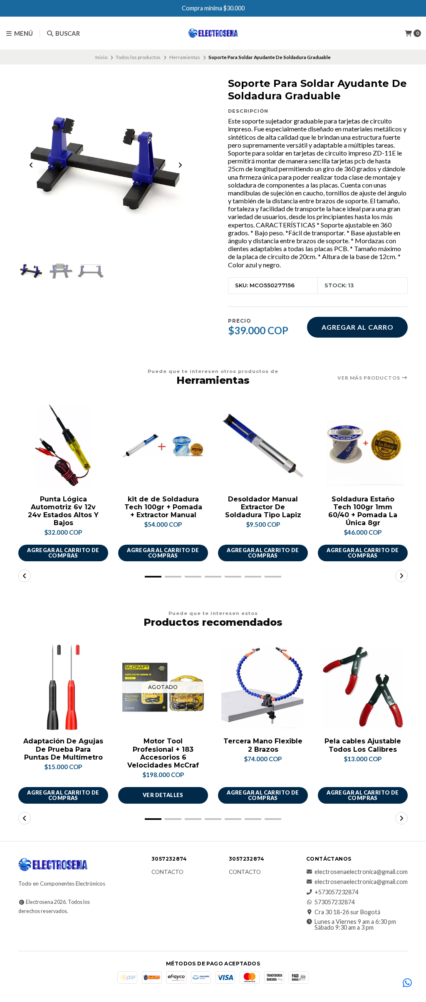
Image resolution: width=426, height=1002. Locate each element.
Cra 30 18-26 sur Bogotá (347, 912)
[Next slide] (180, 165)
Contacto (167, 872)
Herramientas (184, 57)
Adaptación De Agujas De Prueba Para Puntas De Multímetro (63, 749)
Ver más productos (369, 377)
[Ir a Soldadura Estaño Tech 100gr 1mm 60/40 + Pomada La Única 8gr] (363, 445)
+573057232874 (336, 892)
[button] (153, 577)
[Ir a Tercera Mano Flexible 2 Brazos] (263, 687)
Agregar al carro (358, 327)
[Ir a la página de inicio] (213, 33)
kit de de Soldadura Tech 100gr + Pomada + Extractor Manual (163, 507)
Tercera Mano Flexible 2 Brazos (262, 745)
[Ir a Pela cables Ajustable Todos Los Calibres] (363, 687)
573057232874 (334, 902)
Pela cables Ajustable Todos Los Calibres (362, 745)
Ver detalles (163, 795)
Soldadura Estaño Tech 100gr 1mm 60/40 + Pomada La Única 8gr (362, 511)
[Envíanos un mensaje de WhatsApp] (407, 983)
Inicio (101, 57)
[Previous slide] (31, 165)
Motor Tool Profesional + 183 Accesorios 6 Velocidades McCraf (163, 753)
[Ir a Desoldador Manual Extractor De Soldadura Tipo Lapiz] (263, 445)
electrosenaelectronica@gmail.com (361, 872)
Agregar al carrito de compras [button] (63, 553)
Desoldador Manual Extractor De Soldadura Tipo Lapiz (263, 507)
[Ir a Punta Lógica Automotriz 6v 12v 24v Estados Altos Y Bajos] (63, 445)
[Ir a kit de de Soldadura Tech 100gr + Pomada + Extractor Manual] (163, 445)
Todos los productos (138, 57)
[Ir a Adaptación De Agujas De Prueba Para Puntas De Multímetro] (63, 687)
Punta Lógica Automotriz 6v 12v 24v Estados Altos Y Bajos (63, 511)
